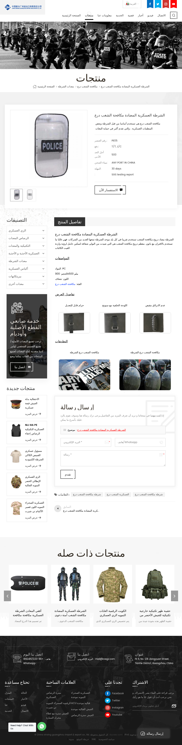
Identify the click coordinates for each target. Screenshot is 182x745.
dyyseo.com (115, 734)
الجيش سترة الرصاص (82, 715)
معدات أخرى (16, 284)
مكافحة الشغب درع (87, 86)
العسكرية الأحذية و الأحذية (24, 253)
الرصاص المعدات (19, 238)
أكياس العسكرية (18, 268)
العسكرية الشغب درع (118, 494)
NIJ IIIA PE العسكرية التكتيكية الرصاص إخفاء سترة (34, 429)
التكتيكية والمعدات (19, 246)
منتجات (89, 15)
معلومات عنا (105, 15)
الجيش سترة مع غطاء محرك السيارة (57, 715)
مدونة (71, 739)
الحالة (24, 693)
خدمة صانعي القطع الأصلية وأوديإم (25, 326)
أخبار (140, 15)
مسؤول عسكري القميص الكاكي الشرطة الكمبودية (34, 455)
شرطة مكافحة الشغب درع (87, 494)
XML (94, 739)
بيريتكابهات (15, 276)
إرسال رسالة (154, 733)
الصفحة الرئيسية (71, 15)
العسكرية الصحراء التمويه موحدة (80, 695)
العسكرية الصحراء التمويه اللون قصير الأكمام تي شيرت (34, 507)
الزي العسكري (17, 230)
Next (174, 596)
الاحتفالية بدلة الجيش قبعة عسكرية (32, 403)
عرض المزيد (31, 413)
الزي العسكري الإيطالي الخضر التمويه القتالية (33, 481)
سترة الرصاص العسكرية (53, 695)
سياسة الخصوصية (106, 739)
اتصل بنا (20, 367)
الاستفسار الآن (108, 190)
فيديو (150, 15)
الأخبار (24, 699)
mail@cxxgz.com (105, 659)
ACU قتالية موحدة (80, 703)
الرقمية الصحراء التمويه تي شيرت (58, 705)
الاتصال (161, 15)
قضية (131, 15)
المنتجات (9, 699)
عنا (6, 705)
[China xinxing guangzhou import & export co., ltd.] (23, 7)
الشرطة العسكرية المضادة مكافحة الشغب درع (101, 430)
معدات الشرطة (66, 86)
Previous (7, 596)
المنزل (8, 693)
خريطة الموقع (83, 739)
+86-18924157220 (33, 659)
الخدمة (120, 15)
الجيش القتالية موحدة (82, 709)
